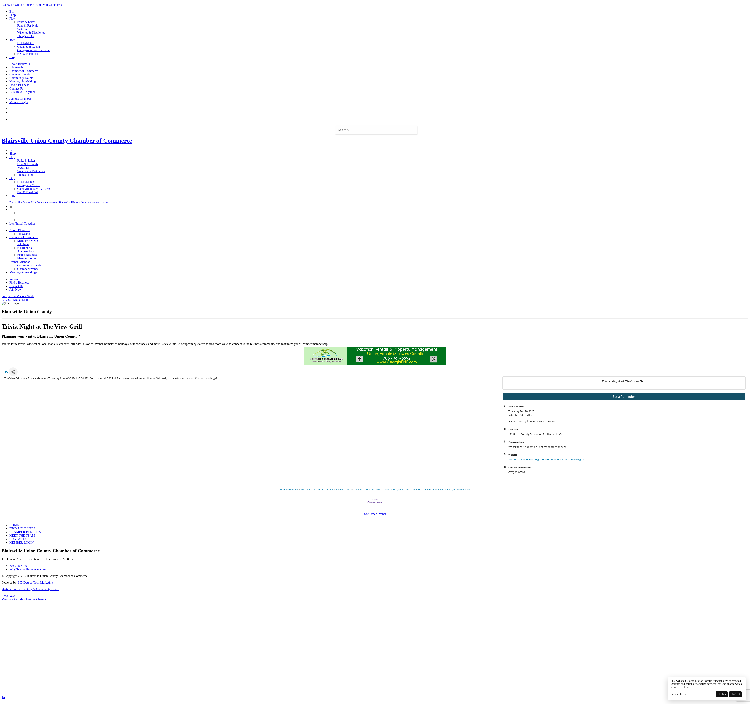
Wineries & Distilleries (31, 32)
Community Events (21, 78)
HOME (14, 525)
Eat (11, 11)
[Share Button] (13, 371)
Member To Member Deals (367, 489)
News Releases (308, 489)
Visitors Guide (18, 296)
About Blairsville (19, 63)
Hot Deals (37, 202)
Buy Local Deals (344, 489)
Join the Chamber (20, 98)
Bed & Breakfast (27, 53)
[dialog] (707, 688)
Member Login (18, 102)
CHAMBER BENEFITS (25, 532)
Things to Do (25, 36)
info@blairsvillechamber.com (27, 569)
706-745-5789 (18, 565)
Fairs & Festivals (27, 25)
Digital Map (15, 299)
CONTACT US (19, 539)
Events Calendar (19, 261)
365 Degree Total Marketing (35, 582)
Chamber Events (19, 74)
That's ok (735, 694)
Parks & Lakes (26, 22)
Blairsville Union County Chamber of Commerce (32, 4)
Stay (12, 39)
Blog (12, 57)
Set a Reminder (624, 396)
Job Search (16, 67)
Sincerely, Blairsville (76, 202)
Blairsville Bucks (19, 202)
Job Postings (403, 489)
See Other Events (375, 514)
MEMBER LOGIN (21, 542)
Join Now (23, 244)
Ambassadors (25, 251)
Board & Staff (26, 247)
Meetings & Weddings (23, 81)
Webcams (15, 279)
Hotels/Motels (25, 43)
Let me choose (679, 694)
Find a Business (19, 85)
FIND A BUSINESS (22, 528)
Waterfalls (23, 29)
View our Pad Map (13, 599)
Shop (12, 15)
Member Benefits (27, 240)
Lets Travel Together (22, 92)
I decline (721, 694)
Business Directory (289, 489)
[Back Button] (6, 373)
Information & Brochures (437, 489)
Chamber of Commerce (23, 71)
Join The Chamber (461, 489)
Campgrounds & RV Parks (33, 50)
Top (4, 697)
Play (12, 18)
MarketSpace (388, 489)
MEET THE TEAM (22, 535)
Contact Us (16, 88)
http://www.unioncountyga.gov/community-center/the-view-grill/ (546, 459)
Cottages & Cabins (28, 46)
